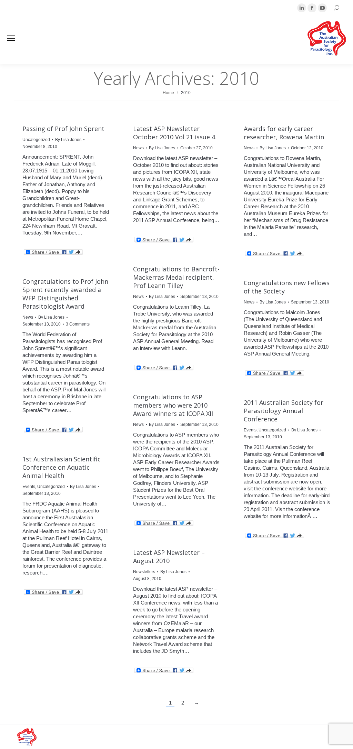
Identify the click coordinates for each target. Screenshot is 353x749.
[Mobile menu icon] (11, 38)
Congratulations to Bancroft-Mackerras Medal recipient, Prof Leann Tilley (176, 277)
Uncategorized (36, 139)
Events (250, 430)
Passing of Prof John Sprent (63, 128)
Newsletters (144, 571)
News (138, 148)
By (68, 139)
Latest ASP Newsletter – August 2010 (169, 556)
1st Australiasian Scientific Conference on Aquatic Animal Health (61, 467)
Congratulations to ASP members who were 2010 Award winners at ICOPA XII (173, 405)
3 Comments (78, 324)
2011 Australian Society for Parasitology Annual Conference (283, 410)
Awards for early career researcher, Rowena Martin (284, 132)
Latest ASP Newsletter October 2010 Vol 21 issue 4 (174, 132)
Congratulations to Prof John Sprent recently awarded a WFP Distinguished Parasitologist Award (65, 293)
